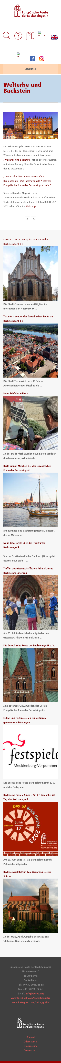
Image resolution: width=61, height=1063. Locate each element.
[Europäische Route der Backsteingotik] (30, 15)
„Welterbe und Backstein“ (17, 159)
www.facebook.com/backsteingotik (30, 997)
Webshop (31, 206)
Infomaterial (30, 1041)
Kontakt (30, 1037)
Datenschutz (30, 1050)
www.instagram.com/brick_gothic (30, 1002)
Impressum (30, 1046)
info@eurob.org (35, 993)
